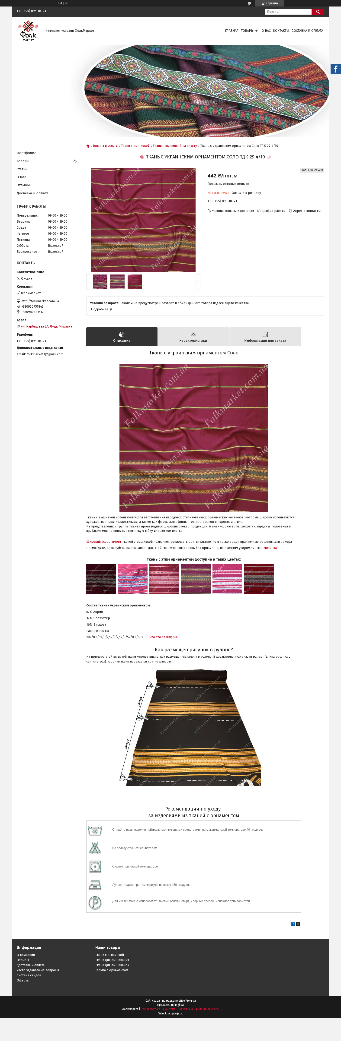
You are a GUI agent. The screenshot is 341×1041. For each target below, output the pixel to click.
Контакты (281, 31)
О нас (266, 31)
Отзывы (23, 185)
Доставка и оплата (307, 31)
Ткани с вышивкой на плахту (175, 146)
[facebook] (293, 925)
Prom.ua (191, 1000)
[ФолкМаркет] (28, 31)
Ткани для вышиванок (112, 965)
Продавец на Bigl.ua (170, 1004)
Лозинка (270, 548)
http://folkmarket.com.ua (40, 301)
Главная (232, 31)
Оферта (23, 980)
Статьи (22, 169)
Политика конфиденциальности (198, 1009)
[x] (298, 925)
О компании (26, 955)
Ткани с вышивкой (135, 146)
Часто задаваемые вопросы (38, 970)
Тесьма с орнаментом (111, 970)
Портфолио (26, 153)
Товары (247, 31)
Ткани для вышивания (112, 960)
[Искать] (318, 12)
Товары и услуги (105, 146)
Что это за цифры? (164, 637)
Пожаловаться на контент (158, 1009)
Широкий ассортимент (103, 542)
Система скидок (29, 975)
